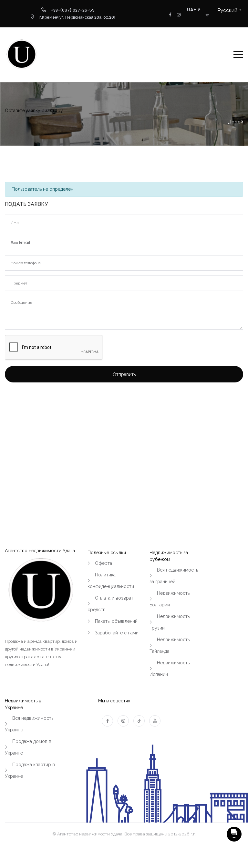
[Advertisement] (124, 441)
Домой (235, 122)
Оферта (103, 563)
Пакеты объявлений (116, 621)
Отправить (124, 374)
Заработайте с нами (117, 633)
